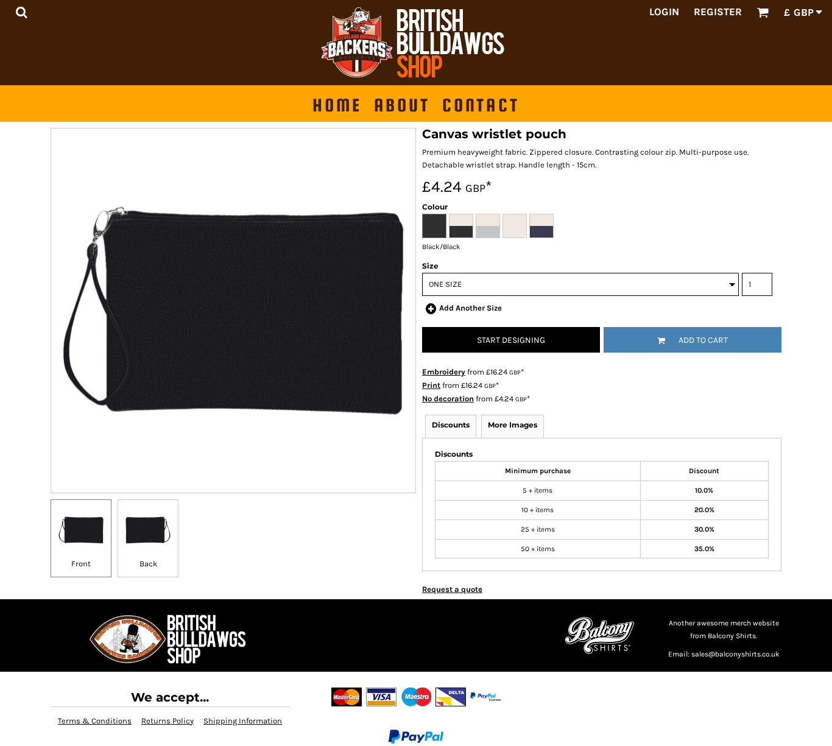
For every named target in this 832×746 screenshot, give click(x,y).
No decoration (448, 398)
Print (431, 385)
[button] (21, 12)
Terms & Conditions (95, 720)
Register (718, 11)
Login (664, 11)
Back (148, 563)
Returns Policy (167, 720)
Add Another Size (470, 307)
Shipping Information (242, 720)
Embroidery (443, 371)
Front (81, 563)
